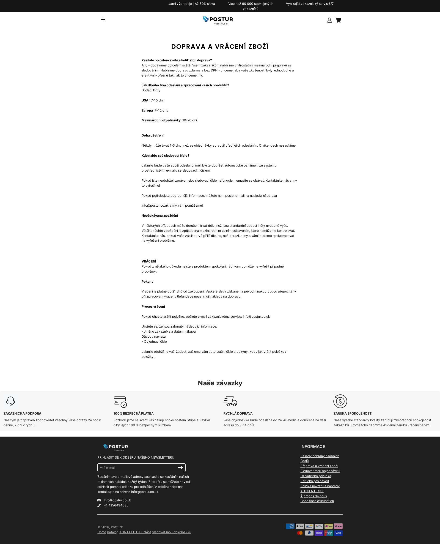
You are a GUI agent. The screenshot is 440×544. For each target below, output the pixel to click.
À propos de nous (313, 496)
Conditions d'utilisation (317, 501)
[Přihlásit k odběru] (180, 467)
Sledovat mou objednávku (320, 471)
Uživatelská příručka (315, 476)
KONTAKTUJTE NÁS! (135, 532)
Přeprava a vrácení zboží (319, 466)
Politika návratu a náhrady (320, 486)
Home (101, 532)
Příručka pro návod (314, 481)
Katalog (112, 532)
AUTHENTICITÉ (312, 491)
